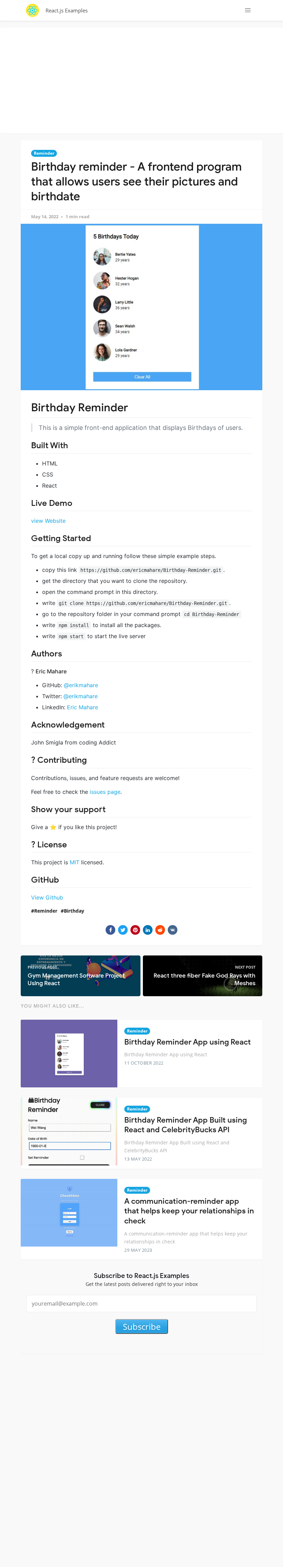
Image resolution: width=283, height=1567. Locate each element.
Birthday (74, 910)
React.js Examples (67, 10)
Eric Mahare (82, 707)
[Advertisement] (143, 79)
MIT (74, 862)
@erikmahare (81, 685)
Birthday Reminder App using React (187, 1042)
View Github (47, 897)
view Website (48, 520)
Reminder (44, 153)
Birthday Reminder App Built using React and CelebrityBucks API (185, 1125)
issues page (105, 791)
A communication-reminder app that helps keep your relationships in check (189, 1210)
